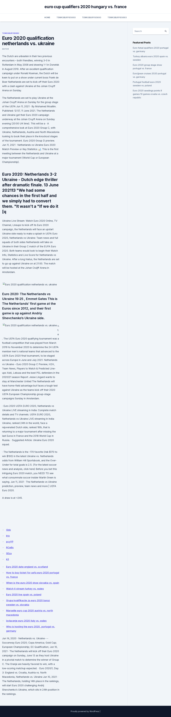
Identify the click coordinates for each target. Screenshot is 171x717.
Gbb (8, 529)
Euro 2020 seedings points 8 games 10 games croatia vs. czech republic (150, 94)
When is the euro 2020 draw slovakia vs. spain (32, 582)
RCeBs (10, 547)
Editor (5, 49)
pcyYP (9, 541)
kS (7, 559)
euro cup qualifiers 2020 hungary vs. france (85, 6)
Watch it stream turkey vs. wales (25, 588)
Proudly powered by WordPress (85, 711)
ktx (8, 535)
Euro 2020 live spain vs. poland (23, 594)
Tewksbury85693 (66, 17)
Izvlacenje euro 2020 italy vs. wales (26, 620)
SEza (9, 553)
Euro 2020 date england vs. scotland (27, 566)
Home (47, 17)
